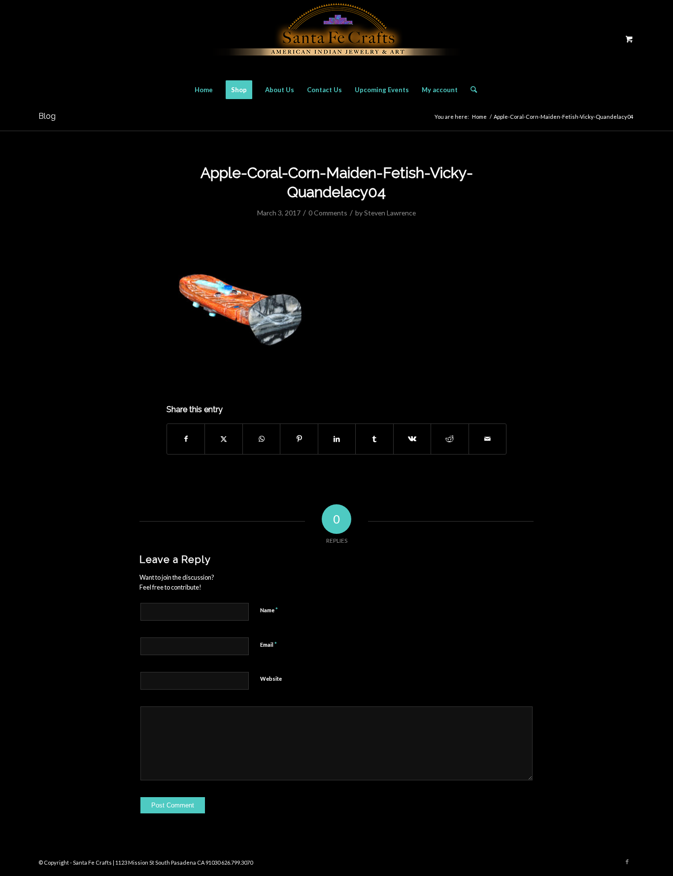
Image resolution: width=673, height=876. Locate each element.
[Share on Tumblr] (374, 439)
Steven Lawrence (390, 213)
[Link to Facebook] (627, 861)
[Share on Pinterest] (298, 439)
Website (271, 678)
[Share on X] (223, 439)
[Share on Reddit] (449, 439)
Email (268, 644)
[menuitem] (203, 89)
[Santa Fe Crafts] (336, 38)
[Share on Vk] (412, 439)
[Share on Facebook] (185, 439)
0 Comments (327, 213)
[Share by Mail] (487, 439)
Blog (47, 116)
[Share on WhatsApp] (261, 439)
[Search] (470, 89)
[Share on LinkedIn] (336, 439)
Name (269, 610)
